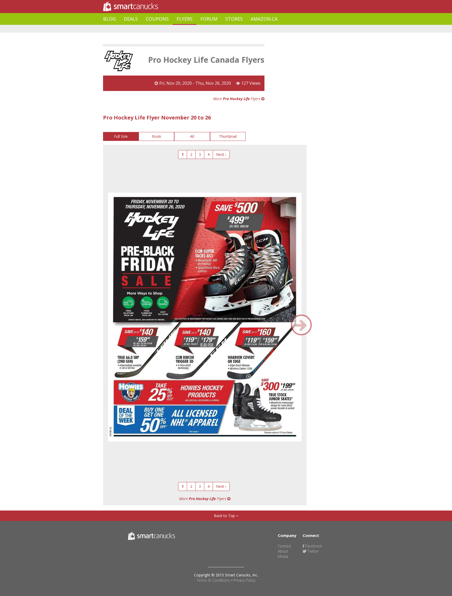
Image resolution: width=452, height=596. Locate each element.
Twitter (313, 551)
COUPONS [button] (157, 19)
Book (156, 136)
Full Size (121, 136)
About (283, 551)
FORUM (208, 19)
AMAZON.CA (264, 19)
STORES (234, 19)
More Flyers (237, 98)
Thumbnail (228, 136)
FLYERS (185, 19)
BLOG (109, 19)
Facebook (313, 545)
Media (283, 556)
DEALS (131, 19)
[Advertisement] (198, 29)
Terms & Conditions (213, 580)
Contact (284, 545)
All (192, 136)
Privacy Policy (244, 580)
